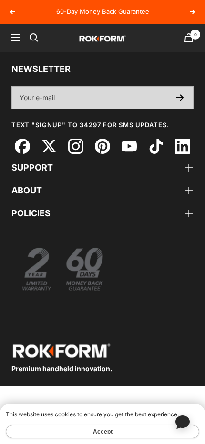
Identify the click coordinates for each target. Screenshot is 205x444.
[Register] (180, 97)
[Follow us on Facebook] (22, 146)
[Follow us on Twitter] (49, 146)
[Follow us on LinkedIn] (182, 146)
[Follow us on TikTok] (155, 146)
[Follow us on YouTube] (129, 146)
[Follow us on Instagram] (75, 146)
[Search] (34, 37)
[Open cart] (189, 37)
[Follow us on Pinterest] (102, 146)
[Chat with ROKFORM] (182, 421)
